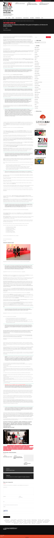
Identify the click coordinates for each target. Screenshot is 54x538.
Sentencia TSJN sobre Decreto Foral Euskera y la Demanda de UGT (44, 4)
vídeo (10, 450)
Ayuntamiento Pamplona (18, 445)
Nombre (4, 496)
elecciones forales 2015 (30, 445)
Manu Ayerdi (36, 90)
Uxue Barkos (7, 450)
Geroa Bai (12, 446)
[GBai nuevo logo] (43, 119)
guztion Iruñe (22, 446)
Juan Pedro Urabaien (37, 85)
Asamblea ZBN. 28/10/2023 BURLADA (20, 3)
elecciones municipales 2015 (7, 446)
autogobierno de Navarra (10, 445)
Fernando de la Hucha (37, 66)
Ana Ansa (36, 52)
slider (4, 450)
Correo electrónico (20, 497)
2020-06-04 (29, 2)
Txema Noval (36, 106)
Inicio (6, 17)
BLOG (42, 17)
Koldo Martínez (37, 87)
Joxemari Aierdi (36, 83)
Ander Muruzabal (37, 56)
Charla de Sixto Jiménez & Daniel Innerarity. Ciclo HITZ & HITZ (18, 457)
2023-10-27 (17, 2)
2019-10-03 (41, 2)
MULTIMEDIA (32, 17)
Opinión (9, 17)
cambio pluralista (24, 445)
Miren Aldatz (36, 99)
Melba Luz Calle (37, 94)
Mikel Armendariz (37, 97)
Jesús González (37, 78)
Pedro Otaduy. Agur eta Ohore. (7, 456)
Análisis (13, 17)
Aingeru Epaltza (37, 47)
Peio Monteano (37, 102)
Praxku (35, 104)
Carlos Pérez (36, 61)
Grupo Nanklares (37, 71)
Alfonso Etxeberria (37, 49)
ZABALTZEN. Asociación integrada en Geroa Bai (8, 10)
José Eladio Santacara (37, 75)
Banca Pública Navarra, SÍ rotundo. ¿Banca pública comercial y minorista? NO (32, 4)
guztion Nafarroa (27, 446)
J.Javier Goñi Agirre (37, 73)
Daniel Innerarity (37, 64)
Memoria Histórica (26, 17)
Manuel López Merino (37, 92)
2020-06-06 (26, 462)
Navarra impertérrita (19, 17)
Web (3, 501)
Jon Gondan (36, 80)
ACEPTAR (27, 537)
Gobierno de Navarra (17, 446)
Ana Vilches (36, 54)
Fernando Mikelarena (37, 68)
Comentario (5, 487)
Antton (35, 59)
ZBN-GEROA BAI (37, 17)
